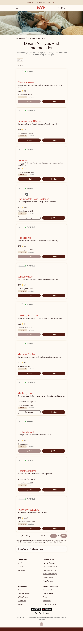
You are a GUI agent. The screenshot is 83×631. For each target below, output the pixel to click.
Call (30, 101)
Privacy (45, 597)
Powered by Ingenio (50, 604)
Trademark (47, 601)
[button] (63, 549)
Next (63, 536)
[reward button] (61, 7)
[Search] (58, 8)
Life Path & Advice (49, 570)
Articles (20, 567)
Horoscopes (22, 570)
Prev (53, 536)
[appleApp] (36, 610)
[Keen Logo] (41, 7)
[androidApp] (47, 610)
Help (19, 590)
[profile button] (65, 7)
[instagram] (35, 614)
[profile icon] (65, 7)
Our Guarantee (48, 590)
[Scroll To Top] (41, 624)
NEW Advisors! (48, 577)
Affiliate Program (23, 597)
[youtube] (47, 614)
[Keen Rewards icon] (61, 7)
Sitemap (20, 604)
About (20, 563)
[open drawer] (17, 8)
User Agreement (48, 593)
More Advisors (48, 581)
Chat (54, 101)
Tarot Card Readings (50, 574)
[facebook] (39, 614)
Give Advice (22, 601)
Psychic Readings (49, 563)
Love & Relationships (50, 567)
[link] (26, 194)
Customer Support (24, 593)
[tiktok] (43, 614)
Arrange (30, 218)
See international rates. (54, 542)
